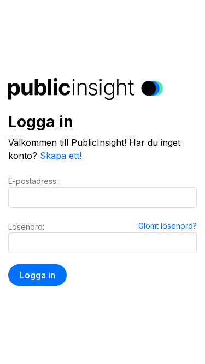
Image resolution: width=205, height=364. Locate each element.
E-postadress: (33, 181)
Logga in (37, 275)
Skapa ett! (60, 155)
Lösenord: (26, 226)
